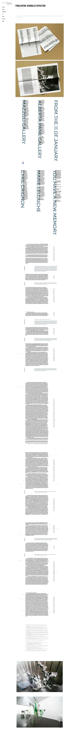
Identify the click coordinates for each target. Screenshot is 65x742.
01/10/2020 (20, 7)
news (16, 7)
